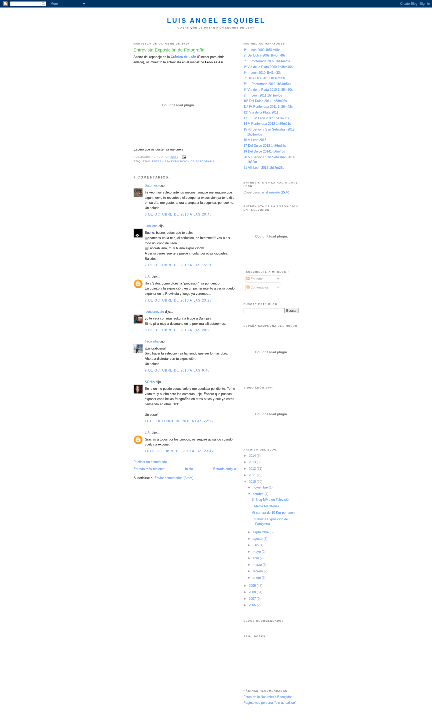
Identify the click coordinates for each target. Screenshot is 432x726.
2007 (253, 598)
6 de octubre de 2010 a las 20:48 (178, 214)
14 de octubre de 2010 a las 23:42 (179, 451)
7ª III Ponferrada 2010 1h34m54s (267, 84)
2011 (253, 475)
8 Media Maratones (265, 506)
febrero (258, 571)
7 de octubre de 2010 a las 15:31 (178, 265)
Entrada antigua (224, 469)
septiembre (261, 532)
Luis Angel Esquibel (216, 20)
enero (257, 578)
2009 (253, 586)
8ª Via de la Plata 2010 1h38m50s (268, 90)
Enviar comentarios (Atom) (173, 478)
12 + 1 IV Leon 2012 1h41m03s (266, 118)
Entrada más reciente (149, 469)
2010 (253, 482)
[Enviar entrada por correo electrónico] (184, 157)
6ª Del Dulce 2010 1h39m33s (265, 78)
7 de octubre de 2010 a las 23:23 (178, 300)
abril (256, 558)
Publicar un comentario (150, 462)
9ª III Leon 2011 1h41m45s (263, 95)
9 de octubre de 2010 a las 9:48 (177, 370)
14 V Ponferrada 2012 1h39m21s (267, 124)
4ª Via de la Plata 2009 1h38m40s (268, 67)
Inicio (189, 469)
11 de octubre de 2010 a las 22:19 (179, 421)
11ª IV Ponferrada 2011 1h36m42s (268, 106)
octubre (258, 494)
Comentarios (259, 287)
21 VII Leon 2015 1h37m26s (264, 168)
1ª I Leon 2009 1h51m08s (262, 50)
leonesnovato (154, 312)
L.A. (148, 276)
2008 (253, 592)
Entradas (257, 279)
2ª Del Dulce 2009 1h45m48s (265, 55)
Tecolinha (151, 341)
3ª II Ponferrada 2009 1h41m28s (267, 61)
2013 (253, 462)
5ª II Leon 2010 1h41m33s (263, 72)
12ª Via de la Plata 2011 (261, 112)
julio (256, 545)
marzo (258, 564)
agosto (258, 538)
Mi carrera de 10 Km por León (273, 512)
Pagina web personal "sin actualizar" (270, 702)
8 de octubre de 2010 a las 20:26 (178, 330)
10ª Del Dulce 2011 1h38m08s (265, 101)
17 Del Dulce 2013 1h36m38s (265, 146)
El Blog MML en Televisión (271, 500)
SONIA (150, 382)
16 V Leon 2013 (255, 140)
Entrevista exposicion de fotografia (183, 161)
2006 (253, 605)
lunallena (151, 226)
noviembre (261, 487)
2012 (253, 468)
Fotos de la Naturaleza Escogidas (268, 697)
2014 (253, 456)
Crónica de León (183, 57)
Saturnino (151, 185)
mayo (257, 552)
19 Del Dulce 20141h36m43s (264, 151)
